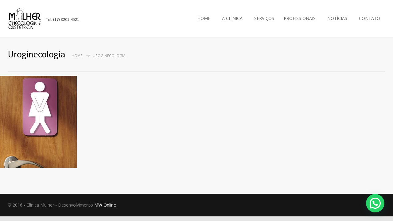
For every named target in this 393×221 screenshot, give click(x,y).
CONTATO (369, 18)
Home (77, 55)
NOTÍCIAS (337, 18)
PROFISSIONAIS (300, 18)
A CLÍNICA (232, 18)
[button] (375, 203)
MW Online (105, 205)
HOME (203, 18)
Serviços (264, 18)
